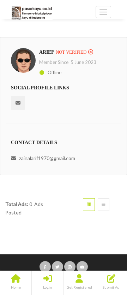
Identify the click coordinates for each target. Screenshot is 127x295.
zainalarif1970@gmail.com (47, 158)
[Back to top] (104, 251)
